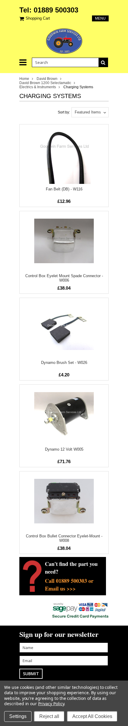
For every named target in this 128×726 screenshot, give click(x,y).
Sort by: (64, 112)
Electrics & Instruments (37, 87)
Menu (100, 18)
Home (24, 79)
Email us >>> (60, 588)
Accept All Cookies (92, 716)
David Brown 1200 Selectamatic (45, 83)
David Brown (47, 79)
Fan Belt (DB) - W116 (64, 189)
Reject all (49, 716)
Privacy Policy (51, 703)
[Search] (103, 62)
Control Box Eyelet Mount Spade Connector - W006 (64, 278)
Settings (17, 716)
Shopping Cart (38, 18)
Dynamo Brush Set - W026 (64, 362)
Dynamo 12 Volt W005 (64, 449)
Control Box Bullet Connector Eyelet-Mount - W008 (64, 538)
